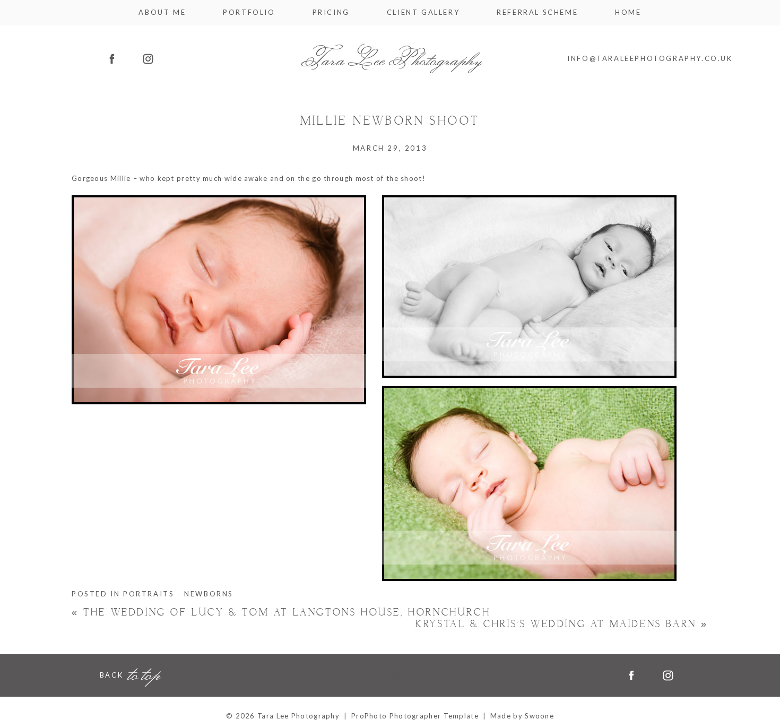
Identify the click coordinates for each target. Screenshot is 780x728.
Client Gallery (423, 12)
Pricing (331, 12)
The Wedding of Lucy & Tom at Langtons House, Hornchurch (281, 613)
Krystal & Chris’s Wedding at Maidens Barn (561, 624)
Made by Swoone (522, 716)
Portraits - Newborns (178, 594)
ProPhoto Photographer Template (415, 716)
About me (162, 12)
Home (628, 12)
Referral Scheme (537, 12)
